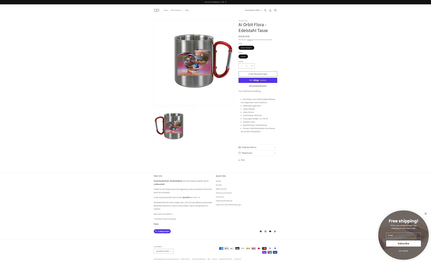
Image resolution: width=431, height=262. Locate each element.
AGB (209, 259)
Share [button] (243, 160)
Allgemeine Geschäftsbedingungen (228, 205)
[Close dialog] (425, 213)
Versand (250, 39)
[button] (176, 10)
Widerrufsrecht (221, 189)
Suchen (218, 181)
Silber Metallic (246, 48)
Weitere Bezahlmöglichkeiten (258, 86)
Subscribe (403, 243)
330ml (243, 56)
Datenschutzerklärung (224, 201)
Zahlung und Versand (224, 193)
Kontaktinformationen (225, 259)
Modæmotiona (162, 259)
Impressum (220, 197)
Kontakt (219, 185)
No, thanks (403, 251)
